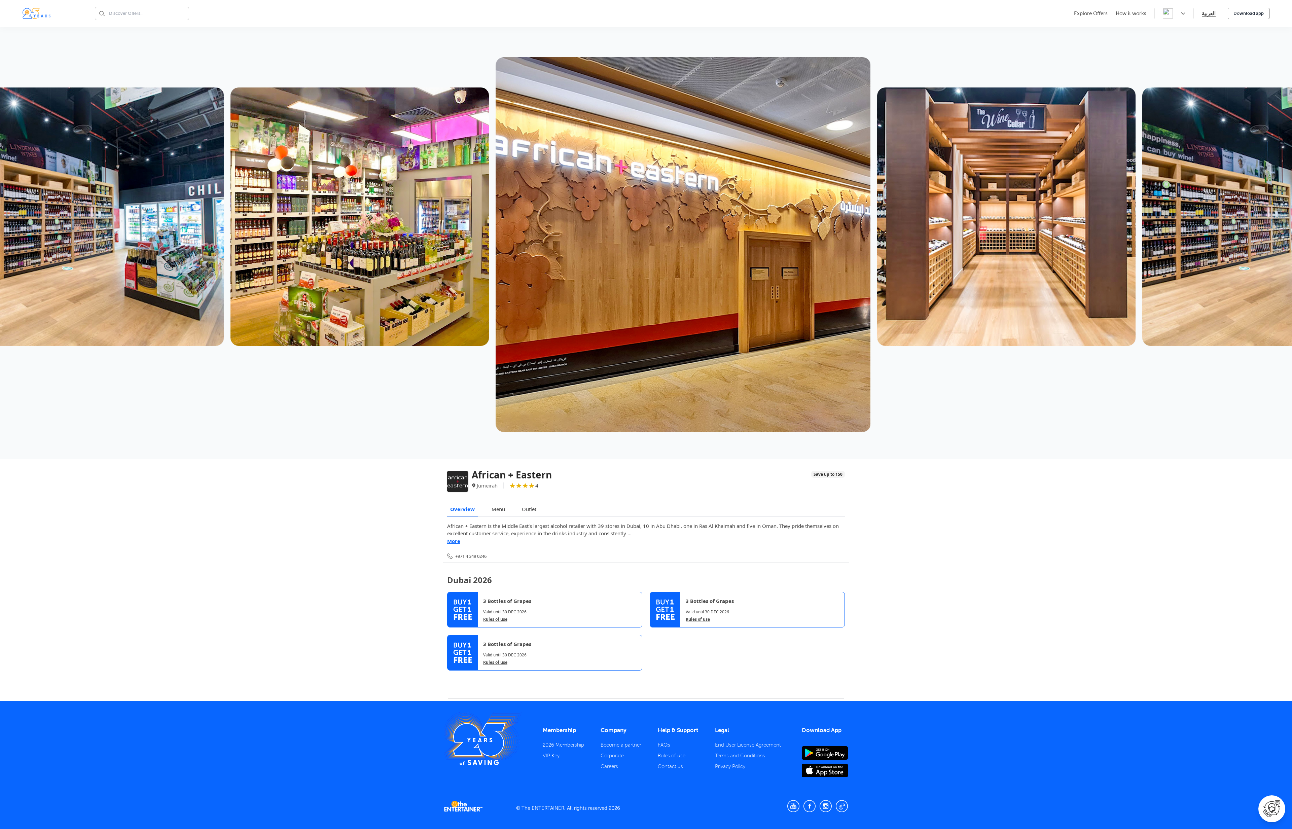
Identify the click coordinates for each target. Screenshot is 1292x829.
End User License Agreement (748, 745)
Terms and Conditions (740, 755)
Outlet (529, 509)
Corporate (612, 755)
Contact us (670, 766)
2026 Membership (563, 745)
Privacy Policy (730, 766)
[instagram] (826, 806)
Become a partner (621, 745)
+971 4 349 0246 (471, 556)
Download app (1248, 13)
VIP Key (551, 755)
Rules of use (495, 619)
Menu (498, 509)
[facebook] (809, 806)
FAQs (664, 745)
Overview (462, 509)
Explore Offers (1091, 13)
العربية (1209, 13)
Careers (609, 766)
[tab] (452, 677)
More (453, 541)
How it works (1131, 13)
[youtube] (793, 806)
